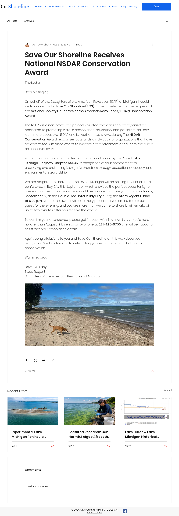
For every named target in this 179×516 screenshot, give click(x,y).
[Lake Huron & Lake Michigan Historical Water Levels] (146, 411)
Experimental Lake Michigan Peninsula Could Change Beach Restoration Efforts (29, 434)
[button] (167, 20)
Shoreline (18, 6)
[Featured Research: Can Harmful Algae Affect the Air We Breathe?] (89, 411)
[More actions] (152, 45)
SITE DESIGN (110, 509)
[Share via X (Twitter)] (35, 360)
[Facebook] (125, 511)
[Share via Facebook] (26, 360)
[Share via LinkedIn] (43, 360)
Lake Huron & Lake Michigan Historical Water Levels (141, 434)
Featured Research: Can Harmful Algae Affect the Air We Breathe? (89, 434)
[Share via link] (52, 360)
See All (167, 390)
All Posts (12, 20)
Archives (29, 20)
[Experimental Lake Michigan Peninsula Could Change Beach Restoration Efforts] (33, 411)
